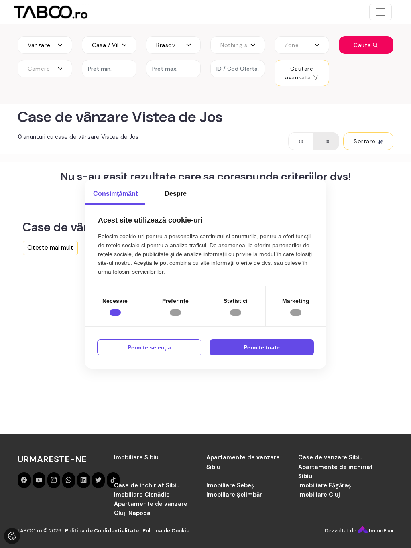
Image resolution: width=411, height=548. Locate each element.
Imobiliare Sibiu (136, 457)
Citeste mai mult (50, 247)
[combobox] (45, 45)
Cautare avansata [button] (299, 73)
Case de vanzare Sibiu (330, 457)
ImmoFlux (380, 530)
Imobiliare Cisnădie (142, 494)
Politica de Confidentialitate (102, 530)
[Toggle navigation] (380, 12)
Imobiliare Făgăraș (324, 485)
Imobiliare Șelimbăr (234, 494)
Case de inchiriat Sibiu (147, 485)
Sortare (365, 141)
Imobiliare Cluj (319, 494)
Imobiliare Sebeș (230, 485)
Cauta (363, 45)
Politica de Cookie (165, 530)
